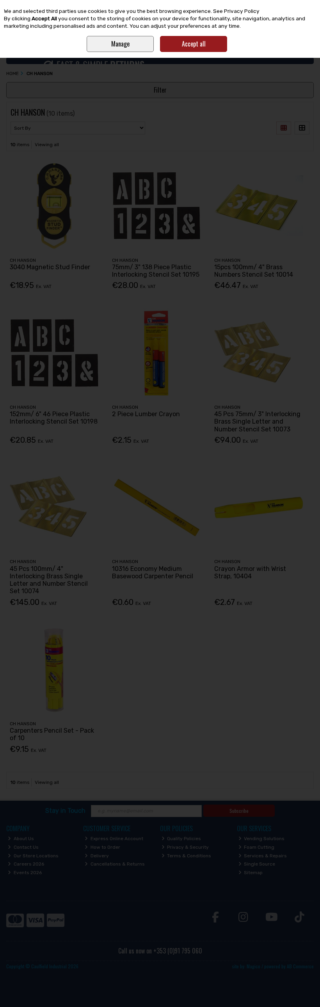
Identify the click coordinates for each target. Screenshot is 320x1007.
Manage (120, 43)
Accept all (194, 43)
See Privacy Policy (236, 11)
